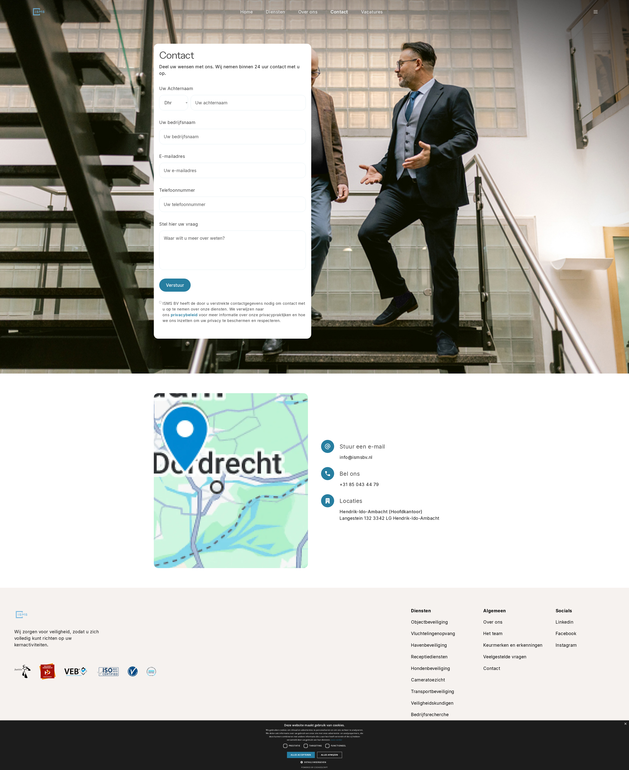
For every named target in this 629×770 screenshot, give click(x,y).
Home (246, 11)
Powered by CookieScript (314, 767)
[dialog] (314, 745)
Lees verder (336, 739)
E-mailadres (172, 156)
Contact (339, 11)
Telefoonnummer (177, 190)
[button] (596, 12)
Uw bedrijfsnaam (177, 122)
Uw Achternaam (176, 88)
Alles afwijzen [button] (329, 754)
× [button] (625, 724)
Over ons (307, 11)
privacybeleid (184, 314)
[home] (38, 12)
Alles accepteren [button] (301, 754)
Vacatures (372, 11)
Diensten (275, 11)
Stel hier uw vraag (178, 224)
